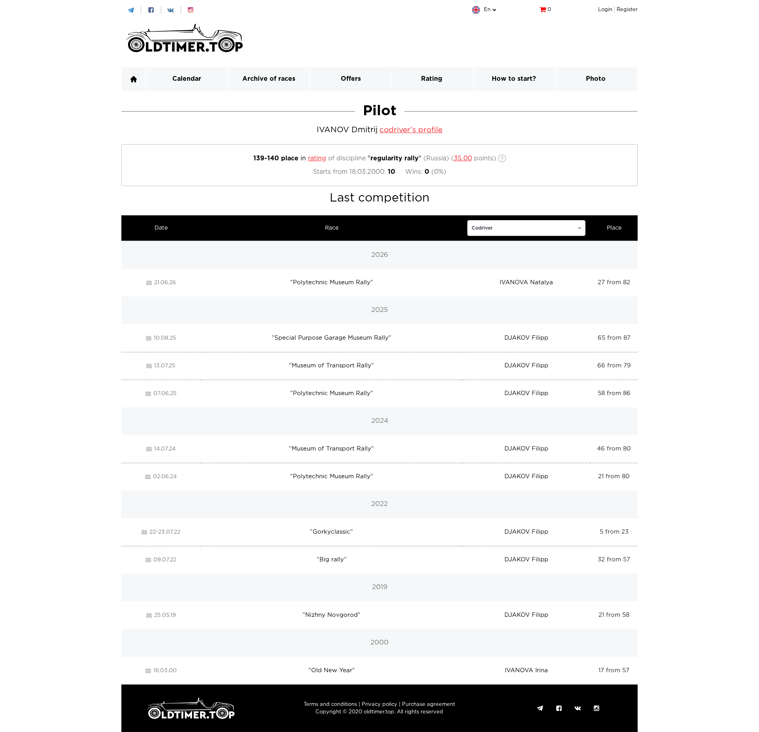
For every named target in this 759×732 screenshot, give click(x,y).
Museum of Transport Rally (331, 365)
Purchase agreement (428, 704)
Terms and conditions (330, 704)
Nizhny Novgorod (331, 615)
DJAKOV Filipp (526, 337)
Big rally (331, 559)
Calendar (186, 79)
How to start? (514, 79)
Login (605, 10)
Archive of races (268, 79)
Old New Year (331, 670)
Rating (431, 79)
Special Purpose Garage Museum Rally (331, 337)
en (487, 10)
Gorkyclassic (331, 531)
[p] (526, 228)
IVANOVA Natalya (526, 282)
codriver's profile (411, 130)
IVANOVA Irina (526, 670)
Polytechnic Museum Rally (331, 282)
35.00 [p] (463, 159)
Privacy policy (379, 704)
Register (627, 10)
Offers (351, 79)
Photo (596, 79)
